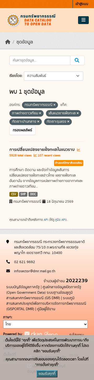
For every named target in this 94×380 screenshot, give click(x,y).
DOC (33, 194)
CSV (13, 194)
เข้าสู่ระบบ (81, 4)
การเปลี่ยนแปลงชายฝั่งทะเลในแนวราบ (42, 149)
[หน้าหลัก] (7, 42)
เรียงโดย (15, 75)
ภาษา (7, 317)
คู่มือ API (60, 219)
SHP (23, 194)
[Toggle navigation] (83, 20)
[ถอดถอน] (54, 105)
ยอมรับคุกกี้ (47, 373)
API (46, 219)
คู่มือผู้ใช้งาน (46, 309)
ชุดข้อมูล (24, 42)
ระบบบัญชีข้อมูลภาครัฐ (23, 287)
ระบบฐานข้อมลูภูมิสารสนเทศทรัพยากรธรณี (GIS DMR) (39, 295)
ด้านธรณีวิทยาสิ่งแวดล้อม (68, 163)
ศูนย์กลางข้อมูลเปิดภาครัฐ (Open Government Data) (43, 290)
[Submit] (77, 60)
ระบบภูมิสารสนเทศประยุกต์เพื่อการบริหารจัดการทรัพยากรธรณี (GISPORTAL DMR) (46, 304)
